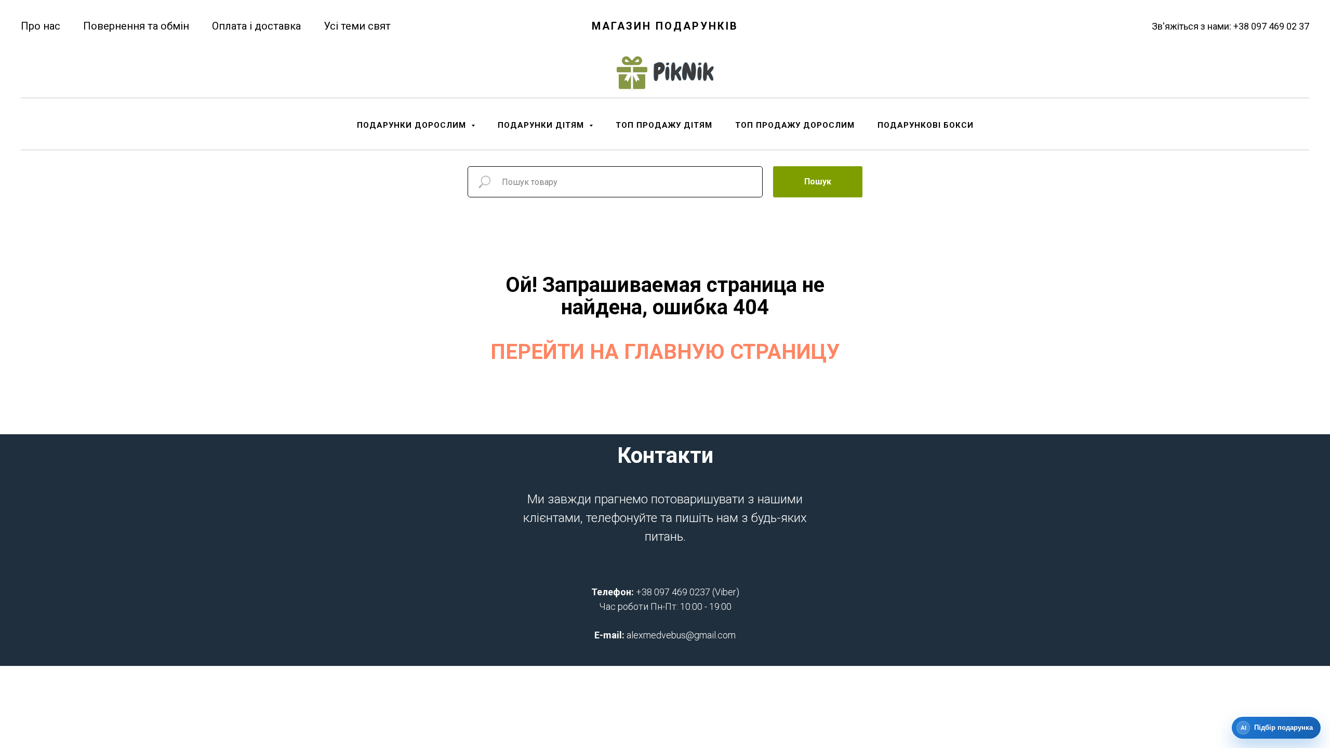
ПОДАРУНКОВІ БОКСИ (925, 125)
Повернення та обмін (136, 26)
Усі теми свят (357, 26)
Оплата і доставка (256, 26)
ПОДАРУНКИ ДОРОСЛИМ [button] (413, 125)
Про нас (40, 26)
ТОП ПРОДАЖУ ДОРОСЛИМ (795, 125)
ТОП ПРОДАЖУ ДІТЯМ (664, 125)
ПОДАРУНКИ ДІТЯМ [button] (542, 125)
